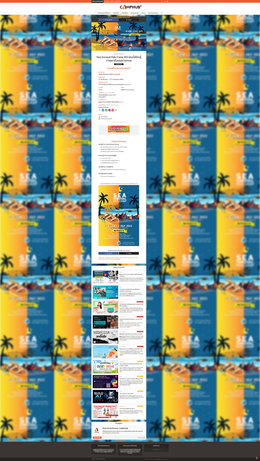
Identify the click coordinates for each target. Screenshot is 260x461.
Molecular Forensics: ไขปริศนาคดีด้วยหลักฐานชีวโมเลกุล (131, 275)
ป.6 (99, 259)
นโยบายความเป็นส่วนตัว (156, 459)
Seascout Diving (109, 258)
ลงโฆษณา (112, 1)
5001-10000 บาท (102, 258)
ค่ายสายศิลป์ (125, 13)
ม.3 (106, 259)
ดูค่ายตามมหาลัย (134, 13)
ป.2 (130, 258)
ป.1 (128, 258)
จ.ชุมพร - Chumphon (123, 258)
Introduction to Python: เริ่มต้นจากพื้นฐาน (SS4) (131, 379)
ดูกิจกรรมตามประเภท (153, 13)
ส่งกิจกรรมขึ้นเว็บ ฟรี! (97, 1)
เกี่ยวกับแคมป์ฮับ (147, 459)
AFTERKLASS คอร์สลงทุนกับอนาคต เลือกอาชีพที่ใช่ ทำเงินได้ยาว (131, 305)
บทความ (143, 13)
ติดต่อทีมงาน (118, 1)
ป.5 (137, 258)
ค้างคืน (117, 258)
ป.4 (134, 258)
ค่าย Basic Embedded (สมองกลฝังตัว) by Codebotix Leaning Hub (130, 290)
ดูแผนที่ (121, 102)
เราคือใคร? (106, 1)
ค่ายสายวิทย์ (116, 13)
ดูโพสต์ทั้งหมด (97, 438)
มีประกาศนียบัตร (117, 259)
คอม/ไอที (121, 287)
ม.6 (112, 259)
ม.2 (103, 259)
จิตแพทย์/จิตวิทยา (122, 361)
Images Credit (166, 459)
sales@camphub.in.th (156, 449)
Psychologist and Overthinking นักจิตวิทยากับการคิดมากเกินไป (131, 365)
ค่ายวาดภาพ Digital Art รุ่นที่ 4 (127, 408)
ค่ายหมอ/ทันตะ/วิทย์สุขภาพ (104, 13)
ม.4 (108, 259)
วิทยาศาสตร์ (121, 272)
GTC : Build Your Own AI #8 (126, 394)
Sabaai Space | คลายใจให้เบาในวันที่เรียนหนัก (131, 349)
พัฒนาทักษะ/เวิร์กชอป (119, 54)
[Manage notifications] (257, 458)
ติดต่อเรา (151, 459)
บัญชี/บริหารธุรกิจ (122, 302)
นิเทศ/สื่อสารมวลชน (122, 406)
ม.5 (110, 259)
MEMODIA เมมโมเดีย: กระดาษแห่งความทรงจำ (131, 334)
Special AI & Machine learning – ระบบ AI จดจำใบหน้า (131, 320)
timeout (114, 258)
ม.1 (101, 259)
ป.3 (132, 258)
